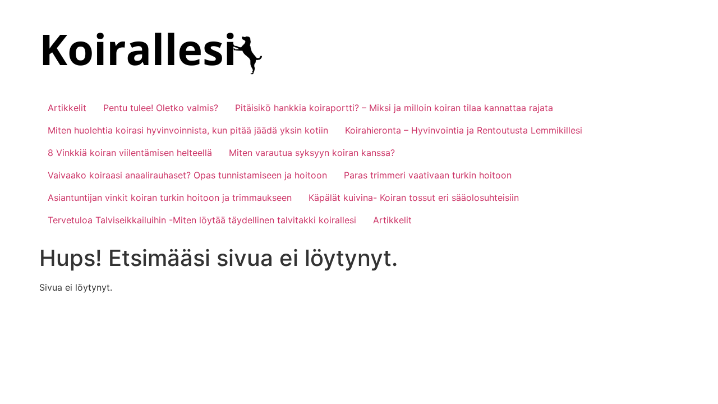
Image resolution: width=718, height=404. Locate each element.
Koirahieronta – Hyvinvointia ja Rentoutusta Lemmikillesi (463, 130)
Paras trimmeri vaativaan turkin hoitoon (428, 175)
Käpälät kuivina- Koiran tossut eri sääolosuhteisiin (414, 197)
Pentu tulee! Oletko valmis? (160, 107)
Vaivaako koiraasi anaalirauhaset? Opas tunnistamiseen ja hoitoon (187, 175)
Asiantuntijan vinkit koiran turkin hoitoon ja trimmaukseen (170, 197)
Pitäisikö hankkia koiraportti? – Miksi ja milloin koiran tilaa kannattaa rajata (394, 107)
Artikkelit (67, 107)
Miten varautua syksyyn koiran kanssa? (312, 152)
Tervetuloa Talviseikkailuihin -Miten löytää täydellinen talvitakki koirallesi (202, 220)
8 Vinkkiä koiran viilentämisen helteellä (130, 152)
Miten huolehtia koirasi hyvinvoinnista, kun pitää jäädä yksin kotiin (188, 130)
